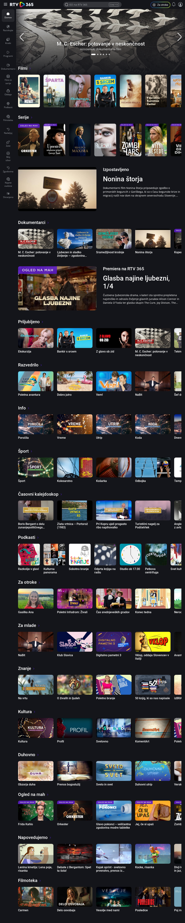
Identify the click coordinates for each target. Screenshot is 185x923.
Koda (138, 437)
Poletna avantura (29, 394)
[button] (93, 54)
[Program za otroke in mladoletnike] (161, 5)
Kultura (25, 711)
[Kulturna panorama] (54, 554)
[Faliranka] (105, 140)
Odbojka (140, 481)
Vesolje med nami (107, 910)
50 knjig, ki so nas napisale (152, 698)
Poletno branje (105, 698)
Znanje (24, 668)
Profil (60, 741)
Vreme (61, 437)
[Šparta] (54, 91)
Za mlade (27, 625)
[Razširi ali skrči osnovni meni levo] (6, 5)
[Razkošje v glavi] (29, 554)
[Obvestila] (173, 4)
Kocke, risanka (144, 867)
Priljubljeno (29, 321)
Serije (23, 117)
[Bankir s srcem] (105, 91)
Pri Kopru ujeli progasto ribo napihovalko (111, 525)
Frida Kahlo (25, 824)
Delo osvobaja (66, 910)
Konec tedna (143, 612)
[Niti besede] (156, 140)
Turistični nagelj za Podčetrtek (147, 525)
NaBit (138, 394)
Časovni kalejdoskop (38, 494)
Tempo (178, 481)
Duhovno (26, 754)
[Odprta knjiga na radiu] (105, 554)
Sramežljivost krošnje (110, 252)
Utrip (99, 437)
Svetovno (102, 741)
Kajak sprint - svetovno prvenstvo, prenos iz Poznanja (111, 871)
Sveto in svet (104, 784)
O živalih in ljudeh (68, 698)
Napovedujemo (33, 837)
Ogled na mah (31, 794)
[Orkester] (29, 140)
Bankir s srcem (66, 351)
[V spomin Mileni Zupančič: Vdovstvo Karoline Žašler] (156, 91)
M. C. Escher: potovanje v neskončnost (101, 44)
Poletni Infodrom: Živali (72, 612)
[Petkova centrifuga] (156, 554)
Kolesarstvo (64, 481)
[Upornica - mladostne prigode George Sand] (54, 140)
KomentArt (142, 741)
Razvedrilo (28, 365)
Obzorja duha (26, 784)
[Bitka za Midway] (29, 91)
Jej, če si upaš (144, 824)
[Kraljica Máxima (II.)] (80, 140)
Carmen (23, 910)
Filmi (22, 68)
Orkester (62, 824)
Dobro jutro (64, 394)
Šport (23, 451)
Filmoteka (27, 880)
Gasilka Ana (26, 612)
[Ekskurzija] (80, 91)
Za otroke (27, 582)
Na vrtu (22, 698)
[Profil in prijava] (180, 4)
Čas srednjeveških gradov (113, 612)
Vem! (99, 394)
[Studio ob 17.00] (131, 554)
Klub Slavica (65, 655)
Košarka (101, 481)
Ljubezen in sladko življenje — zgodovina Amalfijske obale (71, 256)
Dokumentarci (31, 222)
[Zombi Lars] (131, 140)
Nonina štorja (123, 179)
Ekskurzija (24, 351)
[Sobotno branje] (80, 554)
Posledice (141, 910)
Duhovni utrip (143, 784)
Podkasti (26, 537)
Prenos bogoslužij (68, 784)
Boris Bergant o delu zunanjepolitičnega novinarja (31, 527)
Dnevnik (179, 437)
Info (22, 408)
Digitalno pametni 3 (108, 655)
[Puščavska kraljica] (131, 91)
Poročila (23, 437)
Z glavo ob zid (105, 351)
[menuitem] (8, 15)
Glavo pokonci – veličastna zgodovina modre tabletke (113, 825)
